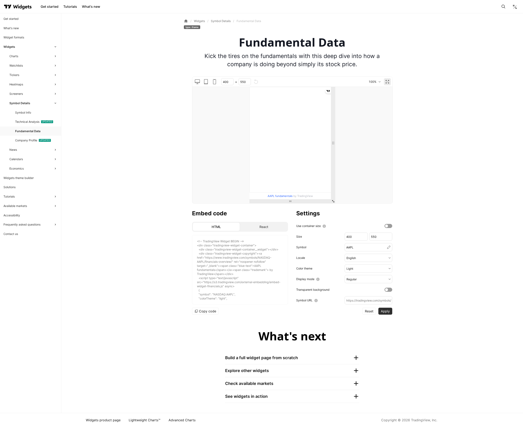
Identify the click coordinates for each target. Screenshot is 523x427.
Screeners (16, 93)
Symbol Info (23, 112)
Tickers (14, 75)
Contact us (10, 234)
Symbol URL (304, 300)
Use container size (308, 226)
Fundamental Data (27, 131)
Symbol (301, 247)
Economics (16, 168)
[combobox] (374, 81)
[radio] (216, 227)
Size (299, 236)
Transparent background (313, 289)
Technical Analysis (27, 121)
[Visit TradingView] (7, 6)
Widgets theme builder (18, 178)
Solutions (9, 187)
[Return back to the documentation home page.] (186, 21)
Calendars (16, 159)
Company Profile (26, 140)
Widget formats (13, 37)
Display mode (305, 279)
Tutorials (70, 6)
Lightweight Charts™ (144, 420)
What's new (91, 6)
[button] (368, 258)
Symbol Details (19, 103)
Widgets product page (103, 420)
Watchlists (16, 65)
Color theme (304, 268)
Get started (49, 6)
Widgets (9, 46)
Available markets (15, 206)
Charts (13, 56)
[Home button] (22, 7)
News (13, 149)
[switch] (388, 226)
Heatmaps (16, 84)
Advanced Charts (182, 420)
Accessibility (11, 215)
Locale (300, 257)
